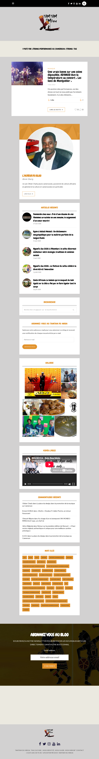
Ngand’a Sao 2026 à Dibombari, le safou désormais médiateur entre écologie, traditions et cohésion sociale (54, 252)
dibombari (27, 583)
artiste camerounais (56, 557)
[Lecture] (25, 484)
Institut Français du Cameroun (34, 588)
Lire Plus (27, 194)
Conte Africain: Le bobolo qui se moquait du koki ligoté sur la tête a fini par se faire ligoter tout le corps (54, 283)
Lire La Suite (55, 109)
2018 (30, 557)
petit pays (39, 596)
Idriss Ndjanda (27, 526)
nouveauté (46, 592)
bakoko (69, 557)
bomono (26, 570)
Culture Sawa (55, 579)
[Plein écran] (73, 484)
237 (25, 557)
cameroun (36, 570)
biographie (51, 562)
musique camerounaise (31, 592)
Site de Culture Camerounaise (33, 601)
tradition (35, 605)
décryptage (46, 583)
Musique (51, 68)
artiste (44, 557)
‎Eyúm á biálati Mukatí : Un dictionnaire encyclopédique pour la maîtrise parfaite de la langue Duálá (53, 234)
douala (36, 583)
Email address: (49, 650)
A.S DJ (24, 536)
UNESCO (26, 609)
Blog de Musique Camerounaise (57, 566)
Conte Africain (60, 570)
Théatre (26, 605)
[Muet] (69, 484)
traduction (65, 605)
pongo (48, 596)
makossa (50, 588)
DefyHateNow (67, 579)
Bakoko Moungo (29, 562)
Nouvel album (58, 592)
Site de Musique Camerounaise (56, 601)
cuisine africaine (45, 575)
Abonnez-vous (29, 346)
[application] (49, 470)
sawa (55, 596)
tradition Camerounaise (50, 605)
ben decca (41, 562)
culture (26, 579)
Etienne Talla (57, 583)
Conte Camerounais (30, 575)
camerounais (47, 570)
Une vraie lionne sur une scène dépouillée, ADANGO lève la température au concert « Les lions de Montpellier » (65, 76)
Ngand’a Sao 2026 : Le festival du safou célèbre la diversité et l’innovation (54, 268)
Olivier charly (28, 596)
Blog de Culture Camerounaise (34, 566)
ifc (66, 583)
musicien (60, 588)
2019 (36, 557)
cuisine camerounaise (62, 575)
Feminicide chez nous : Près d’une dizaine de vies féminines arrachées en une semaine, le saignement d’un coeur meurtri (54, 217)
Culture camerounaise (39, 579)
